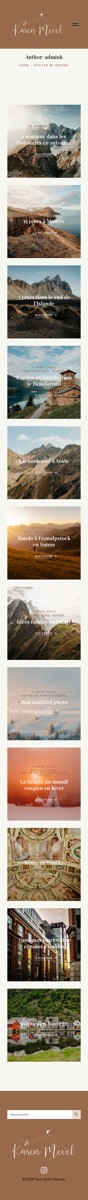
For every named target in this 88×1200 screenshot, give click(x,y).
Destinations (44, 212)
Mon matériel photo (44, 702)
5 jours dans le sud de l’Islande (44, 300)
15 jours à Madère (44, 221)
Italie (44, 130)
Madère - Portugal (44, 214)
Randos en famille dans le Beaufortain (44, 380)
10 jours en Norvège (44, 1023)
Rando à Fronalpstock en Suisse (44, 541)
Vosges (44, 775)
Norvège (58, 1017)
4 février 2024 (44, 1013)
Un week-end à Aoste (44, 461)
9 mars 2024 (44, 611)
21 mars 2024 (44, 450)
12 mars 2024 (44, 528)
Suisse (58, 532)
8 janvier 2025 (44, 126)
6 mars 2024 (44, 692)
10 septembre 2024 (44, 208)
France (58, 371)
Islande (58, 290)
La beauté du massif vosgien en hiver (44, 784)
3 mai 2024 (44, 287)
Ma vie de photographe (44, 695)
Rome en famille (44, 862)
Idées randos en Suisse (44, 621)
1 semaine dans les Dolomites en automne (44, 139)
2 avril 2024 (44, 367)
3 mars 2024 (44, 766)
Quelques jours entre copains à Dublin (44, 943)
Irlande (58, 933)
